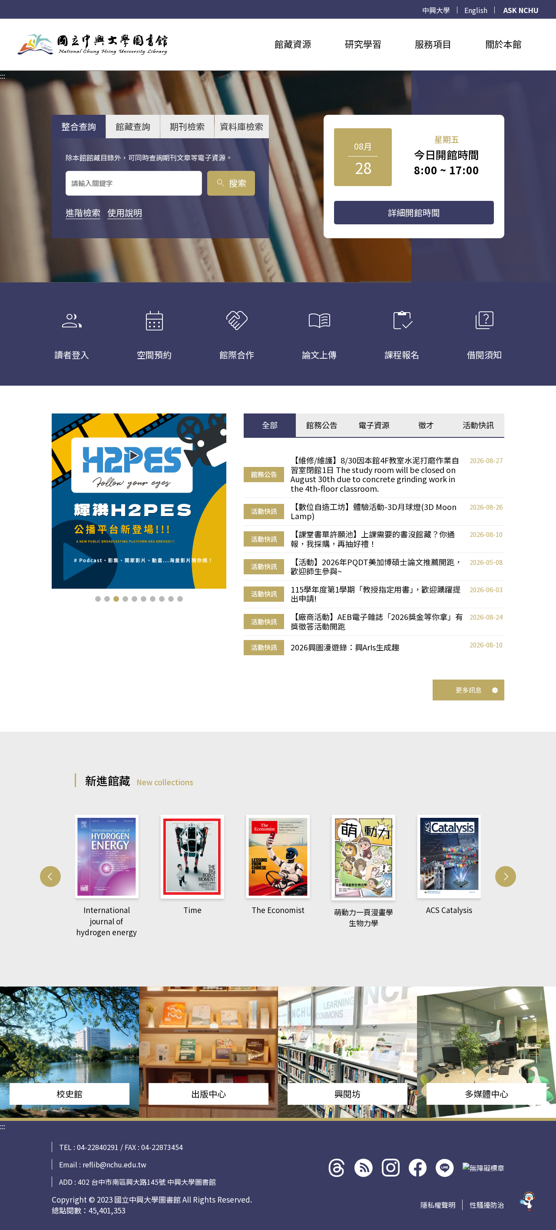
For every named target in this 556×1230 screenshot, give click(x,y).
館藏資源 (293, 43)
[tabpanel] (374, 555)
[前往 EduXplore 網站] (528, 1198)
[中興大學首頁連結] (92, 44)
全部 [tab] (270, 424)
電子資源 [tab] (374, 424)
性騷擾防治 (487, 1205)
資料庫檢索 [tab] (241, 126)
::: (2, 24)
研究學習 (363, 43)
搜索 (230, 183)
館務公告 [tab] (322, 424)
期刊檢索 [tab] (187, 126)
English (475, 10)
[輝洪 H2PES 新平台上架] (139, 501)
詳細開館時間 (414, 212)
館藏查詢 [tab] (133, 126)
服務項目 (433, 43)
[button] (98, 599)
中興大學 (436, 10)
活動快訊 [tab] (478, 424)
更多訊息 (469, 689)
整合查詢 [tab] (78, 126)
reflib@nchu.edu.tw (114, 1164)
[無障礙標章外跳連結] (483, 1168)
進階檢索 (83, 212)
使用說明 (124, 212)
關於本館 (503, 43)
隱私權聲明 (437, 1205)
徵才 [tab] (426, 424)
